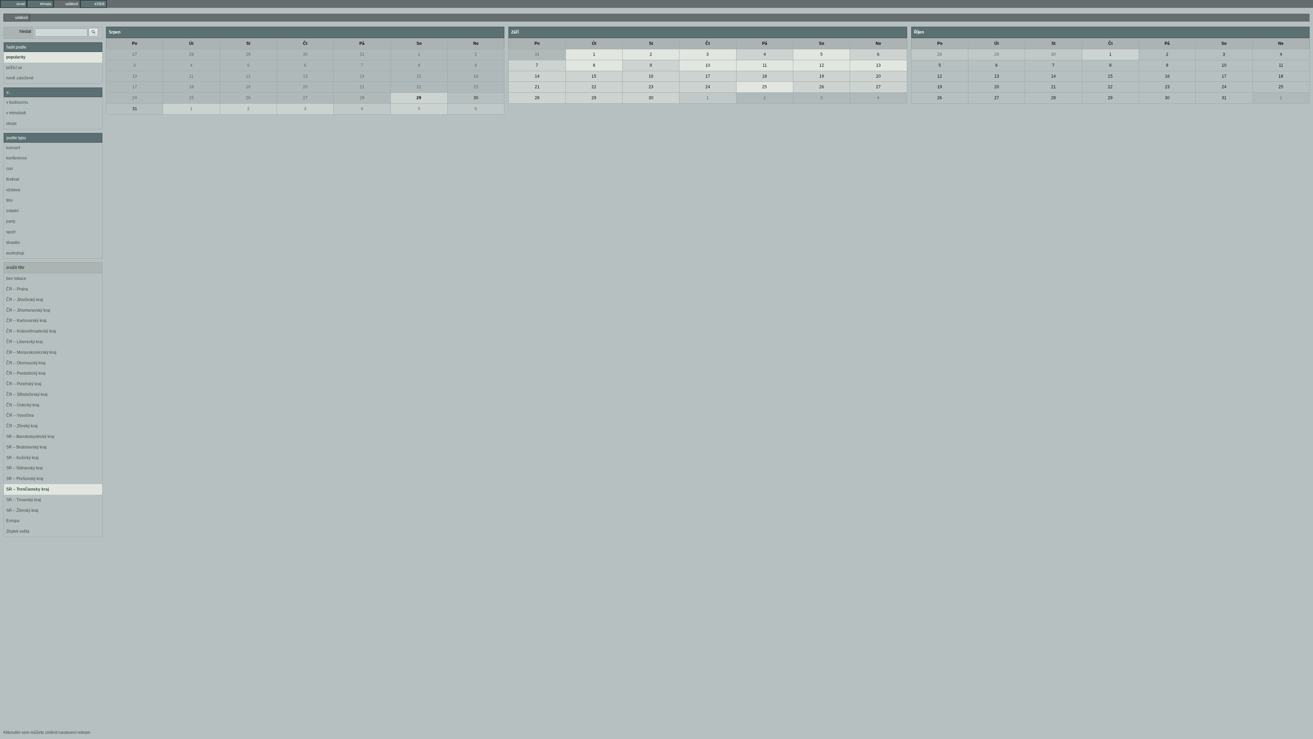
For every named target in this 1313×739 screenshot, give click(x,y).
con (9, 168)
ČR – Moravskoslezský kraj (31, 352)
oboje (11, 123)
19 (248, 87)
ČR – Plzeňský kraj (23, 383)
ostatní (12, 210)
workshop (15, 253)
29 (248, 54)
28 (191, 54)
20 (305, 87)
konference (16, 158)
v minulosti (16, 113)
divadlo (13, 242)
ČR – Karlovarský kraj (26, 320)
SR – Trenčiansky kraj (27, 489)
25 (191, 97)
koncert (13, 147)
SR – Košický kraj (22, 457)
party (10, 221)
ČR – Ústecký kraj (22, 405)
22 (418, 87)
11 (191, 76)
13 (305, 76)
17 (134, 87)
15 (418, 76)
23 (476, 87)
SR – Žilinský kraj (22, 510)
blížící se (14, 67)
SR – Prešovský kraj (24, 478)
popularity (16, 57)
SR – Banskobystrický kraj (30, 436)
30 (305, 54)
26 (248, 97)
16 (476, 76)
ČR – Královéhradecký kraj (31, 331)
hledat (25, 31)
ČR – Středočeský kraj (27, 394)
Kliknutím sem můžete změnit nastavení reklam (46, 732)
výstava (13, 189)
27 (134, 54)
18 (191, 87)
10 (134, 76)
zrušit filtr (15, 267)
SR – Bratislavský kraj (26, 447)
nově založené (20, 78)
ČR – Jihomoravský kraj (28, 310)
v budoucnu (17, 102)
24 (134, 97)
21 (362, 87)
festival (12, 179)
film (9, 200)
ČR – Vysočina (20, 415)
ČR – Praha (17, 289)
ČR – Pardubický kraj (25, 373)
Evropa (12, 520)
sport (10, 232)
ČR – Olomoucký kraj (25, 363)
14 (362, 76)
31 (362, 54)
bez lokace (16, 278)
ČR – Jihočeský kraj (24, 299)
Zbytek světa (17, 531)
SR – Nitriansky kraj (24, 468)
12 (248, 76)
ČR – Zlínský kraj (22, 426)
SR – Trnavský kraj (23, 499)
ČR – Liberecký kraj (24, 341)
